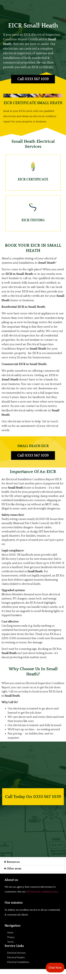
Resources (13, 862)
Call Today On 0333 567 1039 (33, 796)
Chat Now (55, 967)
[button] (33, 862)
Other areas (14, 868)
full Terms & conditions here (42, 891)
